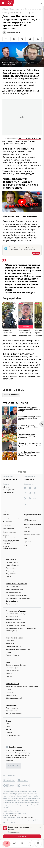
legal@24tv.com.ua (27, 817)
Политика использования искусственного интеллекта (11, 542)
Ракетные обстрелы (13, 587)
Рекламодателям (8, 528)
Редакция (6, 514)
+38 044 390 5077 (29, 479)
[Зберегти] (38, 39)
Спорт (8, 721)
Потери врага (11, 604)
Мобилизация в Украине (16, 611)
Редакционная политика (11, 518)
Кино (8, 662)
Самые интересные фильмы (16, 665)
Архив (26, 538)
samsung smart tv (23, 785)
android (9, 780)
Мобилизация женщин (14, 620)
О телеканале (7, 521)
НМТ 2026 (9, 692)
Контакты (27, 528)
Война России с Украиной (16, 584)
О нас (4, 511)
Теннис (8, 729)
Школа (8, 689)
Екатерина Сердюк (14, 32)
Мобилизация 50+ (12, 617)
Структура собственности (32, 535)
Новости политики (16, 9)
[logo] (9, 3)
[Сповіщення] (41, 3)
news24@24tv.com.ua (10, 479)
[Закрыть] (40, 827)
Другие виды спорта (13, 735)
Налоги (8, 652)
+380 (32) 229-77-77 (15, 815)
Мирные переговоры (13, 592)
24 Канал (5, 9)
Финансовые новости (13, 646)
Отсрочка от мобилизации (15, 625)
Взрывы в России (12, 601)
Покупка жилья (11, 711)
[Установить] (22, 832)
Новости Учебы (12, 684)
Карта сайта (27, 542)
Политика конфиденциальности (10, 536)
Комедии (9, 674)
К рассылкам (13, 766)
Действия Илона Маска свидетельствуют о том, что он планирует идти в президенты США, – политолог (33, 9)
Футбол (8, 727)
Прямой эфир (11, 568)
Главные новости (12, 562)
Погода (8, 577)
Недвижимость (12, 705)
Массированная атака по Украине (18, 598)
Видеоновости (11, 571)
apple (23, 780)
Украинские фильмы (13, 668)
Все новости (11, 559)
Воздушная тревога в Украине (16, 595)
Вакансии (27, 531)
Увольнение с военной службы (17, 614)
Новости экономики (14, 638)
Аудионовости (11, 574)
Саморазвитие (11, 695)
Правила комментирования (30, 520)
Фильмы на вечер (12, 671)
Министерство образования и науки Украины (22, 686)
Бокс (7, 724)
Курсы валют (10, 643)
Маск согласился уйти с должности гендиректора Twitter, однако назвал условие (21, 141)
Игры (25, 545)
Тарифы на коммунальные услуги (18, 649)
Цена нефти (10, 641)
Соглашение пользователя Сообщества (32, 515)
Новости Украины (12, 565)
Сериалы (9, 677)
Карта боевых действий (14, 589)
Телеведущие (7, 525)
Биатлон (9, 732)
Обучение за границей (14, 698)
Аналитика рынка (12, 708)
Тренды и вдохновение (14, 714)
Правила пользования (10, 532)
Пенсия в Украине (12, 655)
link (25, 488)
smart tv (9, 785)
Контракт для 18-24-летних (15, 622)
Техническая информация (32, 524)
